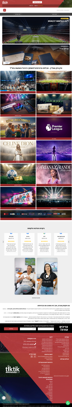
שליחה (11, 328)
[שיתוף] (3, 397)
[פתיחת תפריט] (68, 2)
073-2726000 (37, 2)
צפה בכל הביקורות (36, 297)
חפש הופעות (54, 14)
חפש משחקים (17, 14)
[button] (68, 403)
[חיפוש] (4, 10)
